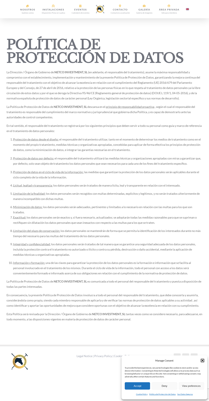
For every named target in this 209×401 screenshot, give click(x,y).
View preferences (191, 386)
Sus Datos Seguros (185, 394)
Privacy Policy (103, 356)
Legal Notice (84, 356)
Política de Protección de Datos (162, 394)
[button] (202, 360)
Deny (164, 386)
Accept (137, 386)
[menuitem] (176, 9)
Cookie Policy (142, 394)
